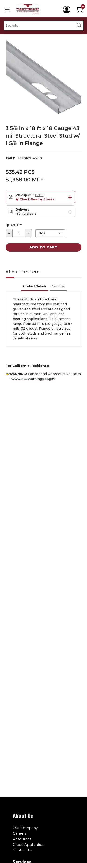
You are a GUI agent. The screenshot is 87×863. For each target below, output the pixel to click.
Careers (19, 833)
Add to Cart (43, 247)
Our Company (25, 828)
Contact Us (22, 850)
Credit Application (29, 844)
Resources (22, 839)
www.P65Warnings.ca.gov (33, 379)
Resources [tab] (58, 286)
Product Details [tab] (34, 286)
